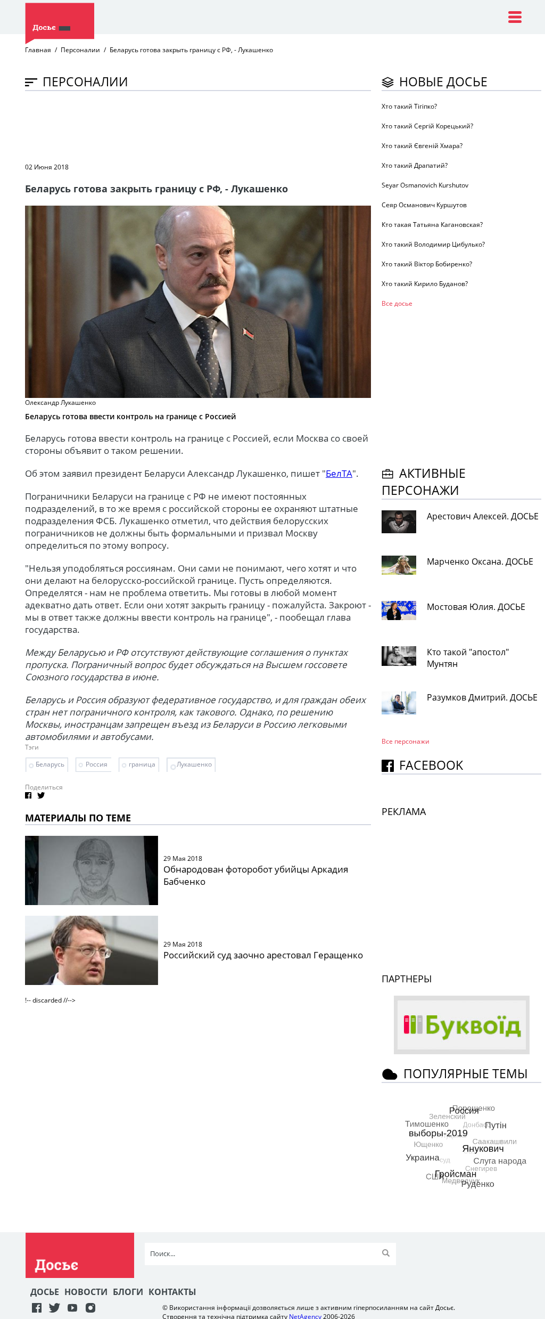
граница (142, 764)
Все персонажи (406, 741)
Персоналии (80, 49)
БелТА (339, 473)
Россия (97, 764)
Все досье (397, 303)
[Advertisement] (218, 126)
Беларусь (50, 764)
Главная (38, 49)
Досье (44, 1292)
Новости (86, 1292)
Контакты (172, 1292)
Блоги (128, 1292)
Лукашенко (194, 764)
